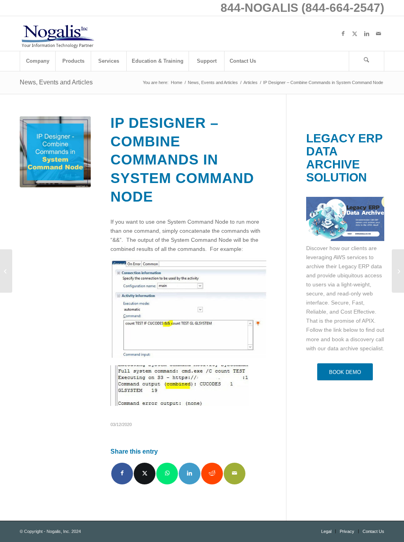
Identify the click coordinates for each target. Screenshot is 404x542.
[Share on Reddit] (212, 473)
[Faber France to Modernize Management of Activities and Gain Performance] (398, 271)
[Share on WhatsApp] (167, 473)
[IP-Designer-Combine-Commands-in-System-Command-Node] (55, 151)
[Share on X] (144, 473)
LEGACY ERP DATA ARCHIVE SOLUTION (344, 158)
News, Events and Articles (56, 82)
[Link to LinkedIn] (366, 33)
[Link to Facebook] (343, 33)
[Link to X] (355, 33)
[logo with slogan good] (57, 33)
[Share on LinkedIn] (189, 473)
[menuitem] (37, 61)
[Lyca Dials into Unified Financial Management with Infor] (6, 271)
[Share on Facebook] (122, 473)
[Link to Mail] (378, 33)
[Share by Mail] (234, 473)
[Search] (366, 61)
